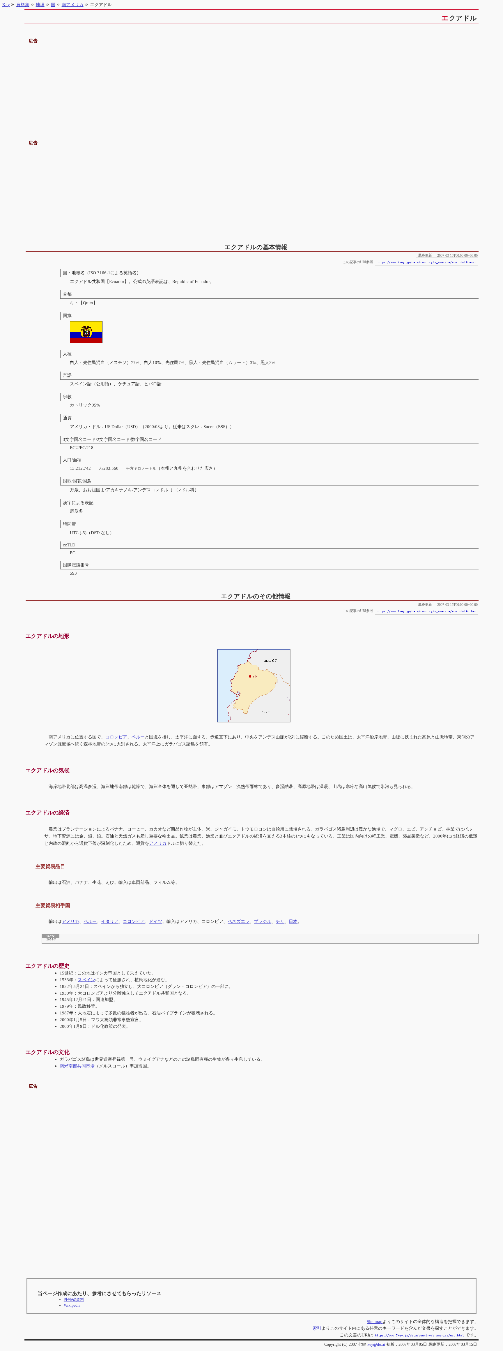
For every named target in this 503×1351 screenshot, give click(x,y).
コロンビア (116, 736)
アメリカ (158, 843)
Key (6, 4)
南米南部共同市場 (77, 1065)
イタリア (109, 921)
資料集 (22, 4)
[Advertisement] (251, 85)
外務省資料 (74, 1299)
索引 (317, 1328)
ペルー (138, 736)
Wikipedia (72, 1305)
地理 (40, 4)
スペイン (86, 979)
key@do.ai (376, 1344)
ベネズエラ (238, 921)
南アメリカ (73, 4)
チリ (280, 921)
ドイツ (155, 921)
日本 (293, 921)
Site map (374, 1321)
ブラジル (262, 921)
